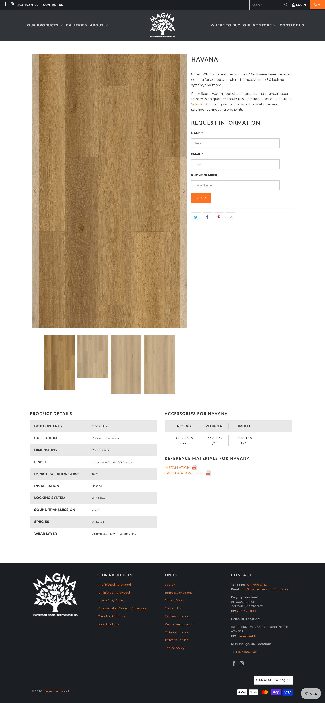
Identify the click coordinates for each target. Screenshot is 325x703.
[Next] (183, 191)
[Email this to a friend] (230, 217)
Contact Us (53, 4)
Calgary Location (177, 616)
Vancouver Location (179, 624)
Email (197, 154)
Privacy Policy (174, 600)
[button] (45, 25)
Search (170, 584)
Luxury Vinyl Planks (111, 600)
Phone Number (204, 175)
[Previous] (35, 191)
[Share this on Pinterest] (219, 217)
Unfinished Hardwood (114, 592)
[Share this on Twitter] (196, 217)
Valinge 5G (200, 104)
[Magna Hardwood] (162, 25)
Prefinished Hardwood (114, 584)
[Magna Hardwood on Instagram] (12, 4)
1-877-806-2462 (256, 584)
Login (301, 4)
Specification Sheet (185, 473)
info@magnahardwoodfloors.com (265, 589)
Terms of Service (177, 640)
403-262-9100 (28, 4)
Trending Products (111, 616)
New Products (108, 624)
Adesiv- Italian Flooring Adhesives (122, 608)
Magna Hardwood (56, 691)
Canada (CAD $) (270, 680)
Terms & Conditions (178, 592)
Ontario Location (177, 632)
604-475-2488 (246, 636)
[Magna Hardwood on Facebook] (5, 4)
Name (197, 133)
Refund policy (174, 648)
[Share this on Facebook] (207, 217)
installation (178, 467)
